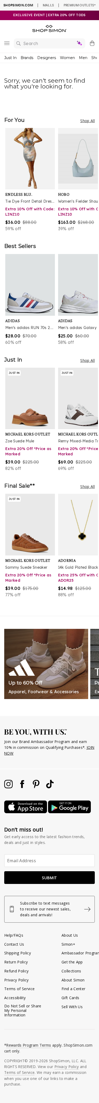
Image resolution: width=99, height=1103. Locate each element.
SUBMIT (49, 877)
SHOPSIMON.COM (18, 5)
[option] (31, 180)
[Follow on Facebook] (22, 786)
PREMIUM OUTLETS (80, 5)
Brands (27, 57)
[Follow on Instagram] (9, 786)
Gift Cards (70, 997)
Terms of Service (19, 988)
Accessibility (15, 997)
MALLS (48, 5)
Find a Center (73, 988)
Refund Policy (16, 970)
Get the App (72, 961)
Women (67, 57)
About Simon (73, 979)
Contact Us (14, 944)
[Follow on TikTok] (50, 786)
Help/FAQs (13, 935)
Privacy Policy (16, 979)
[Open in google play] (69, 811)
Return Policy (16, 961)
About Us (70, 935)
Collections (71, 970)
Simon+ (68, 944)
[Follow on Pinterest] (36, 786)
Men (83, 57)
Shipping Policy (17, 952)
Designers (46, 57)
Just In (10, 57)
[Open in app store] (26, 811)
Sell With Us (72, 1006)
